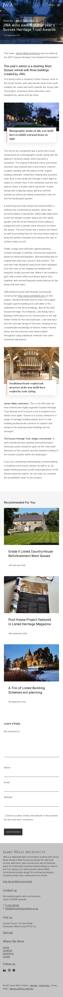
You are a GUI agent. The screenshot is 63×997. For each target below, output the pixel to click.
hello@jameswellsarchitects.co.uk (21, 908)
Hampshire (8, 953)
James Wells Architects (28, 53)
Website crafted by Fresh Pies (21, 989)
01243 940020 (12, 905)
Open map (8, 932)
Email (7, 782)
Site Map (33, 986)
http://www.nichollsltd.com (32, 296)
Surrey (6, 947)
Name (8, 767)
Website (8, 797)
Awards (8, 20)
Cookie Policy (44, 986)
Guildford (7, 950)
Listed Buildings (24, 20)
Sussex (6, 956)
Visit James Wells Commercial (17, 881)
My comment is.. (12, 731)
